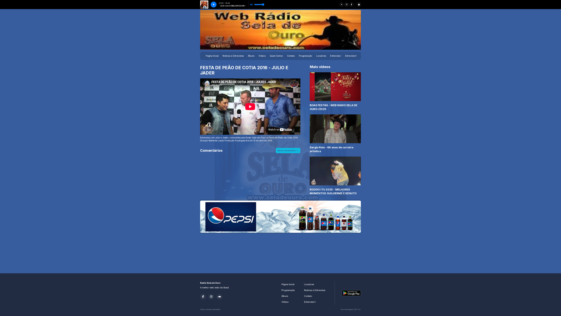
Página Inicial (212, 56)
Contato (291, 56)
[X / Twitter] (341, 4)
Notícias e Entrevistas (233, 56)
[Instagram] (346, 4)
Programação (305, 56)
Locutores (321, 56)
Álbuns (251, 56)
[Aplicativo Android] (359, 4)
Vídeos (262, 56)
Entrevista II (350, 56)
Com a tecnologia (347, 309)
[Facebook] (351, 4)
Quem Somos (276, 56)
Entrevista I (335, 56)
